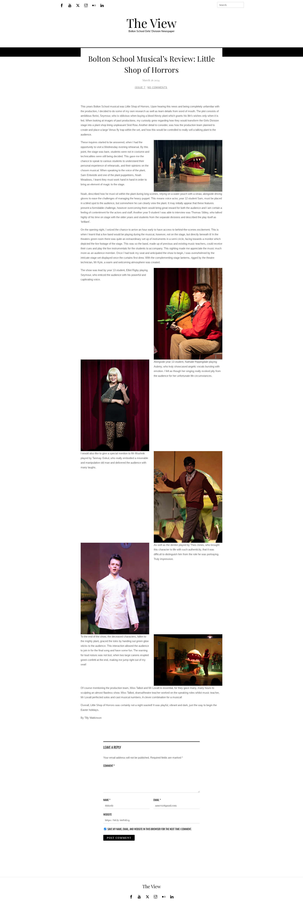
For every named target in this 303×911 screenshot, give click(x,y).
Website (107, 814)
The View (151, 23)
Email (157, 800)
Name (106, 800)
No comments (157, 87)
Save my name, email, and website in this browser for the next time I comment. (149, 829)
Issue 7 (140, 87)
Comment (109, 765)
